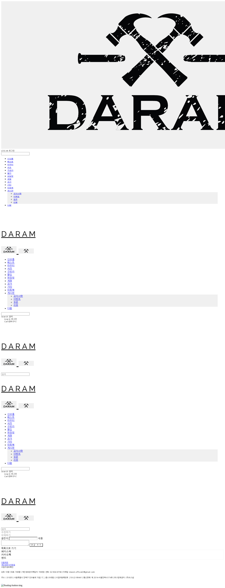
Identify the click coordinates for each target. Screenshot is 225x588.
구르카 (10, 170)
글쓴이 (4, 538)
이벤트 (16, 196)
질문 (15, 199)
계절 (9, 179)
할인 (9, 173)
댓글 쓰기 (36, 545)
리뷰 (15, 202)
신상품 (10, 158)
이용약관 (4, 563)
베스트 (10, 161)
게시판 (10, 190)
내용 (40, 538)
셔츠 (9, 167)
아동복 (10, 187)
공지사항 (17, 193)
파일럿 (10, 176)
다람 (9, 205)
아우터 (10, 164)
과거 (9, 182)
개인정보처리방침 (8, 565)
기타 (9, 184)
